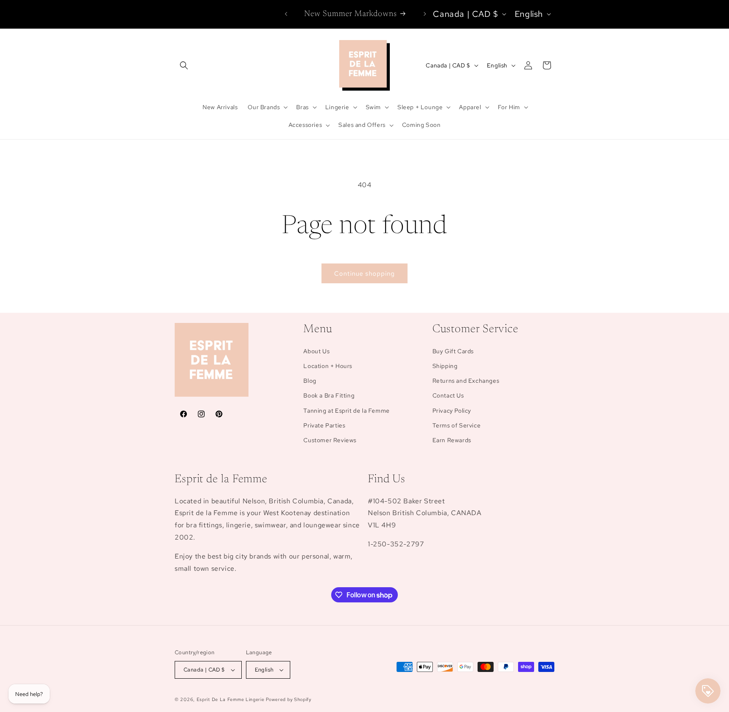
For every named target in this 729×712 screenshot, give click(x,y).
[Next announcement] (425, 14)
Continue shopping (364, 273)
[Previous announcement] (286, 14)
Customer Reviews (329, 440)
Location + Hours (327, 366)
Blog (309, 380)
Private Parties (324, 425)
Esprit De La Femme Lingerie (231, 699)
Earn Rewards (451, 440)
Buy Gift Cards (453, 351)
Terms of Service (456, 425)
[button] (184, 65)
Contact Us (448, 395)
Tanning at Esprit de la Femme (346, 410)
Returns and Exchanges (466, 380)
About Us (316, 351)
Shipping (445, 366)
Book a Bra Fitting (328, 395)
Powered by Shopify (288, 699)
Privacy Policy (451, 410)
